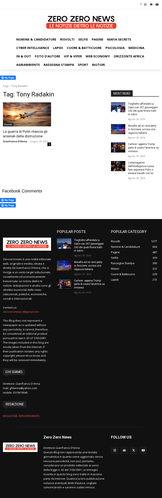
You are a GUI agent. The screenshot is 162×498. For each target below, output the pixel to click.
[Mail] (151, 5)
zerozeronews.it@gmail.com (21, 312)
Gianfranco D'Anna (15, 141)
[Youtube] (157, 5)
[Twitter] (133, 450)
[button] (141, 4)
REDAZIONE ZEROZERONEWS (21, 416)
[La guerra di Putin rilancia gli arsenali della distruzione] (27, 114)
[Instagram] (145, 5)
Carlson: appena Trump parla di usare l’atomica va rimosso (143, 148)
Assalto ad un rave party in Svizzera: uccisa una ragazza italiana (142, 129)
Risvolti (8, 124)
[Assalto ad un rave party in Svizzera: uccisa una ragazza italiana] (118, 129)
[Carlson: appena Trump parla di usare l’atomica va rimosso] (118, 147)
